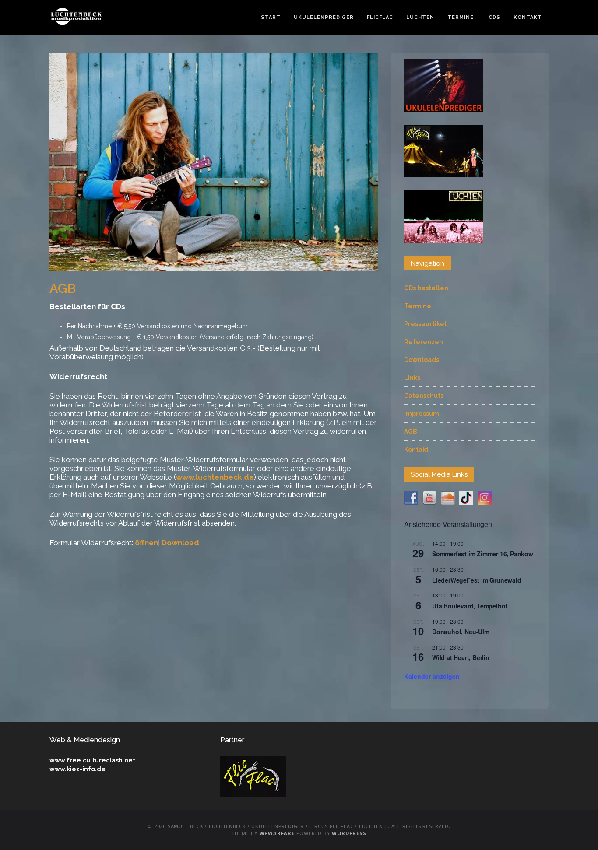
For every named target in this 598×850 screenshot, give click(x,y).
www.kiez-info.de (77, 769)
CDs (493, 17)
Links (412, 377)
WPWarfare (277, 833)
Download (180, 542)
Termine (460, 17)
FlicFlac (380, 17)
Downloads (421, 359)
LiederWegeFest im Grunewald (476, 580)
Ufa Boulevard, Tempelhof (469, 605)
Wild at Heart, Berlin (460, 657)
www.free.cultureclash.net (92, 760)
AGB (410, 431)
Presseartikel (425, 323)
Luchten (420, 17)
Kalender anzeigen (432, 676)
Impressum (421, 413)
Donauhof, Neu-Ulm (460, 631)
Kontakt (528, 17)
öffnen (146, 542)
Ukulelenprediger (324, 17)
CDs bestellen (426, 288)
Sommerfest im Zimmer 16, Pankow (482, 553)
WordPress (349, 833)
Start (271, 17)
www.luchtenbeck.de (215, 477)
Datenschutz (424, 395)
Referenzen (423, 341)
